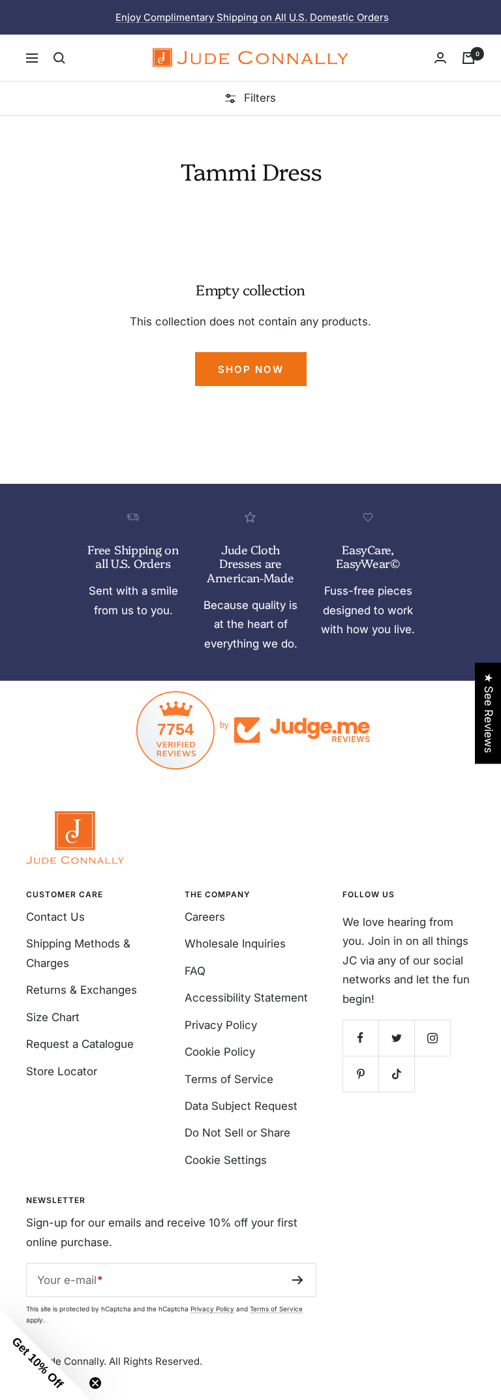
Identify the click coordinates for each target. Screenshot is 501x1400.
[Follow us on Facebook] (360, 1038)
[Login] (440, 57)
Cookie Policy (220, 1051)
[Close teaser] (95, 1383)
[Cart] (468, 58)
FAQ (195, 970)
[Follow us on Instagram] (432, 1038)
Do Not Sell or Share (237, 1132)
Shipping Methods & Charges (78, 953)
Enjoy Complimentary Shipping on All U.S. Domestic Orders (252, 17)
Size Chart (53, 1017)
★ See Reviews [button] (488, 713)
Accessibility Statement (246, 997)
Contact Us (55, 916)
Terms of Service (229, 1079)
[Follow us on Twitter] (396, 1038)
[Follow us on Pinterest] (360, 1074)
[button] (45, 1354)
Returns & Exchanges (81, 989)
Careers (205, 916)
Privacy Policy (221, 1025)
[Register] (297, 1280)
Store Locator (61, 1071)
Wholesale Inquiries (235, 943)
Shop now (251, 369)
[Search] (59, 58)
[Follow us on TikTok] (396, 1074)
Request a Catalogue (80, 1043)
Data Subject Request (241, 1105)
